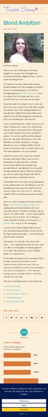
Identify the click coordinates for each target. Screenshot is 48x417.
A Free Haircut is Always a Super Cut (24, 205)
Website (36, 372)
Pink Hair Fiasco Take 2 (16, 294)
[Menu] (41, 9)
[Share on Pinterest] (16, 317)
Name (35, 355)
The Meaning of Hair (15, 301)
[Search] (35, 9)
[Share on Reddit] (36, 317)
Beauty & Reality (13, 286)
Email (35, 363)
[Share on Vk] (31, 317)
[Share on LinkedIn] (21, 317)
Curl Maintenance (14, 297)
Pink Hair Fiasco (13, 290)
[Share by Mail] (41, 317)
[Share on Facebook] (6, 317)
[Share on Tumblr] (26, 317)
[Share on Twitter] (11, 317)
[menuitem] (35, 9)
